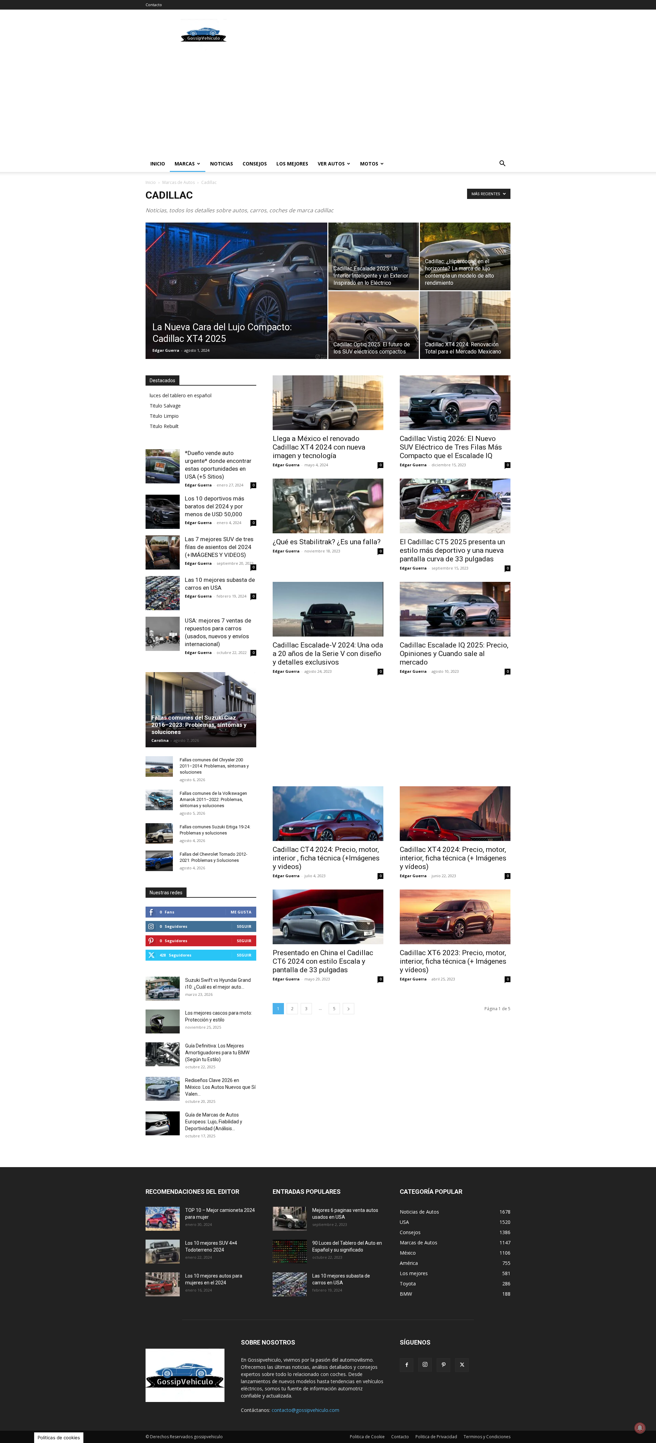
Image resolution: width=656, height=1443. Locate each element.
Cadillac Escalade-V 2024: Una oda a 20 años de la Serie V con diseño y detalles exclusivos (328, 653)
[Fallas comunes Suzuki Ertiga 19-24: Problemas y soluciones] (159, 833)
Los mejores (292, 163)
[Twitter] (462, 1365)
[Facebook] (406, 1365)
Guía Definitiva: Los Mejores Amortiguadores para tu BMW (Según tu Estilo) (217, 1052)
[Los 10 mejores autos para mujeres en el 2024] (163, 1284)
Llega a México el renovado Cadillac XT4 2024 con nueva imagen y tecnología (319, 447)
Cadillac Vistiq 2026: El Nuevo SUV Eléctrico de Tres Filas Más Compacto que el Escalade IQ (451, 447)
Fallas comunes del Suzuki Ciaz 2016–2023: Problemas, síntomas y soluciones (199, 724)
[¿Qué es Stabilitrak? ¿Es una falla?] (328, 506)
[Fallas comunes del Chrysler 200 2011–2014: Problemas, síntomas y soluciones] (159, 766)
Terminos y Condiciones (487, 1437)
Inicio (157, 163)
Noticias (221, 163)
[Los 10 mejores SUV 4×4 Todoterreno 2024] (163, 1252)
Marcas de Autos (178, 182)
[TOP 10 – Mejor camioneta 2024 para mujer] (163, 1219)
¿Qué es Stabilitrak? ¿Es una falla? (327, 542)
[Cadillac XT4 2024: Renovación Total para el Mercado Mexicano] (465, 325)
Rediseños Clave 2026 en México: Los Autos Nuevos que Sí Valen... (220, 1087)
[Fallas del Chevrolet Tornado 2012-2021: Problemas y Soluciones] (159, 861)
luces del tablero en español (180, 395)
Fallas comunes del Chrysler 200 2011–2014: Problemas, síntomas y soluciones (214, 766)
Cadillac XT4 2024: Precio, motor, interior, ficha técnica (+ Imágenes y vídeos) (453, 858)
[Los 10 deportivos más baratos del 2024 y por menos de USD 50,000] (163, 512)
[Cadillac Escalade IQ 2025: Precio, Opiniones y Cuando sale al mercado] (455, 609)
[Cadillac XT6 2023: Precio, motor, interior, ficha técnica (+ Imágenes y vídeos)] (455, 917)
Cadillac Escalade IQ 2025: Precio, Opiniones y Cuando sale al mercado (454, 653)
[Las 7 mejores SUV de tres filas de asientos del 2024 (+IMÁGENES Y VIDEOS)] (163, 552)
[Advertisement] (386, 34)
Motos (369, 163)
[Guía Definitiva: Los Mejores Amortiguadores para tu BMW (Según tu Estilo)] (163, 1054)
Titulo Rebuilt (164, 426)
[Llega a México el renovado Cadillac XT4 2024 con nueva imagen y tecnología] (328, 402)
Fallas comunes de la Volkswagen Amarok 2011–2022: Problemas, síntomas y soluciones (213, 799)
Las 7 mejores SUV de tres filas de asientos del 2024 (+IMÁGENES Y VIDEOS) (219, 547)
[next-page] (348, 1008)
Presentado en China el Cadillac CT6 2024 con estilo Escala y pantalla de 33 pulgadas (323, 961)
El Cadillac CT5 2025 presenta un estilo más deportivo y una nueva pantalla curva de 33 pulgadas (452, 550)
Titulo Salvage (165, 405)
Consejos (255, 163)
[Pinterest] (443, 1365)
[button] (502, 164)
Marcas (185, 163)
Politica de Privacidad (436, 1437)
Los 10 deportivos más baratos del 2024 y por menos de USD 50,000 (214, 506)
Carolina (160, 740)
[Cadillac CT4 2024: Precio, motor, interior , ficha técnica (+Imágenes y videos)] (328, 813)
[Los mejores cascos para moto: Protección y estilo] (163, 1021)
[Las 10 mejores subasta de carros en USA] (163, 593)
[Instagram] (425, 1365)
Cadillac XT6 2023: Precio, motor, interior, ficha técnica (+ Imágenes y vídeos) (453, 961)
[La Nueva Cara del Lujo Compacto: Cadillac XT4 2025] (236, 292)
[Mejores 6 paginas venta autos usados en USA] (290, 1219)
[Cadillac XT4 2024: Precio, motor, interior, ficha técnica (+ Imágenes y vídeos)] (455, 813)
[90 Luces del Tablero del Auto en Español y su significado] (290, 1252)
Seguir (244, 926)
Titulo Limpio (164, 416)
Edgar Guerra (165, 350)
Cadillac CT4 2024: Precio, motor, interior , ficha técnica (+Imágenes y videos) (326, 858)
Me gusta (241, 911)
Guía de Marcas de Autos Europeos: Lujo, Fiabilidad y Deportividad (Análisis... (213, 1121)
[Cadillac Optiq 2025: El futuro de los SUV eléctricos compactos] (373, 325)
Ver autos (331, 163)
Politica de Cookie (367, 1437)
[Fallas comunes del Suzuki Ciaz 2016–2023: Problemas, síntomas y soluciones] (201, 709)
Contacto (154, 4)
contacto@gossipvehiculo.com (305, 1410)
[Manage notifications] (639, 1427)
